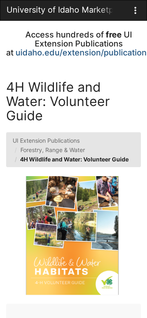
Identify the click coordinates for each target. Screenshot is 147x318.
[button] (135, 10)
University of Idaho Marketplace (60, 10)
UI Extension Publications (46, 140)
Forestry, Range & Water (52, 149)
